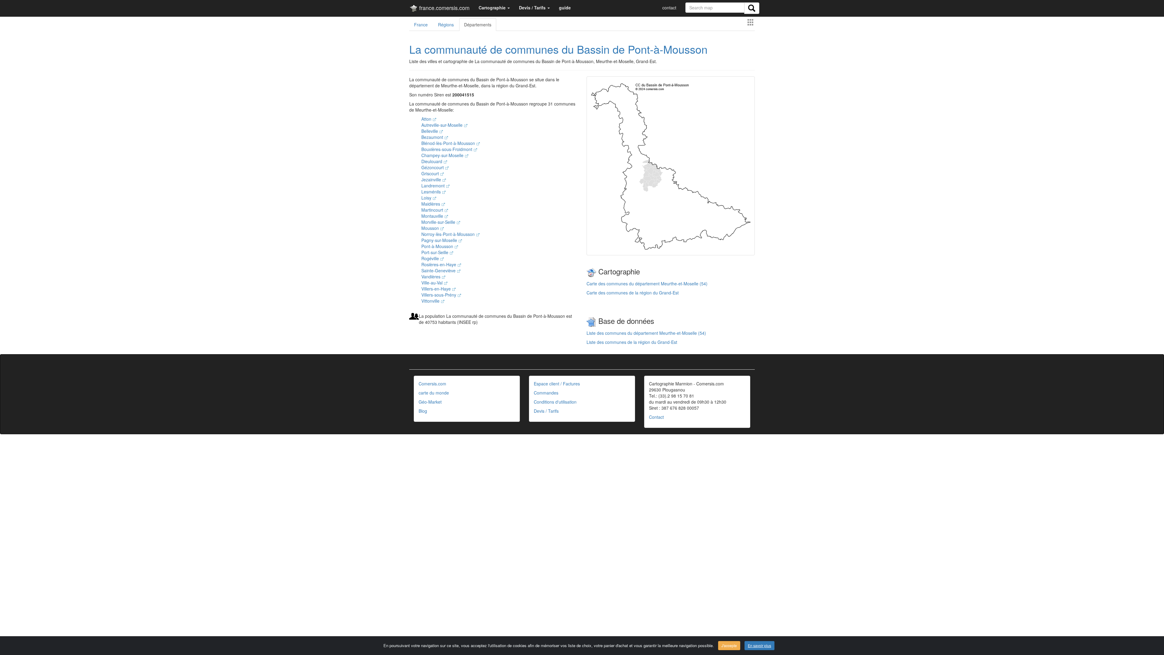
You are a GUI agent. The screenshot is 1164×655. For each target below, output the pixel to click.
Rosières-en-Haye (439, 264)
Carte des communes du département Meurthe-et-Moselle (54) (647, 283)
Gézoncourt (433, 167)
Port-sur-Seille (435, 252)
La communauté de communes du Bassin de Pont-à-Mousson (558, 49)
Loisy (427, 198)
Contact (656, 417)
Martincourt (432, 210)
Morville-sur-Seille (439, 222)
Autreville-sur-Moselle (442, 125)
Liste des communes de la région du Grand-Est (632, 342)
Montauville (432, 216)
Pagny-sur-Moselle (439, 240)
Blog (423, 411)
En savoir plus (759, 645)
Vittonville (431, 301)
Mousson (430, 228)
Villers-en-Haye (436, 289)
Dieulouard (432, 161)
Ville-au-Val (432, 283)
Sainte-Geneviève (439, 270)
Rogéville (430, 258)
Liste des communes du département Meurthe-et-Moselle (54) (646, 333)
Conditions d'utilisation (555, 402)
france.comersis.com (444, 8)
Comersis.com (432, 384)
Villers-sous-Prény (439, 295)
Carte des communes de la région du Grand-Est (633, 293)
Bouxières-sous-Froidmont (447, 149)
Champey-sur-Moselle (443, 155)
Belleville (430, 131)
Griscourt (430, 173)
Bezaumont (432, 137)
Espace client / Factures (557, 384)
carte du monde (434, 393)
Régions (446, 25)
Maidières (431, 204)
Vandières (431, 277)
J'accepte (729, 645)
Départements (477, 25)
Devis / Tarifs (546, 411)
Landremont (433, 186)
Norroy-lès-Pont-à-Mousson (448, 234)
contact (669, 8)
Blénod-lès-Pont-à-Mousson (448, 143)
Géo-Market (430, 402)
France (421, 25)
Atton (427, 119)
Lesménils (431, 192)
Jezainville (431, 179)
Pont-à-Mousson (437, 246)
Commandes (546, 393)
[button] (494, 7)
